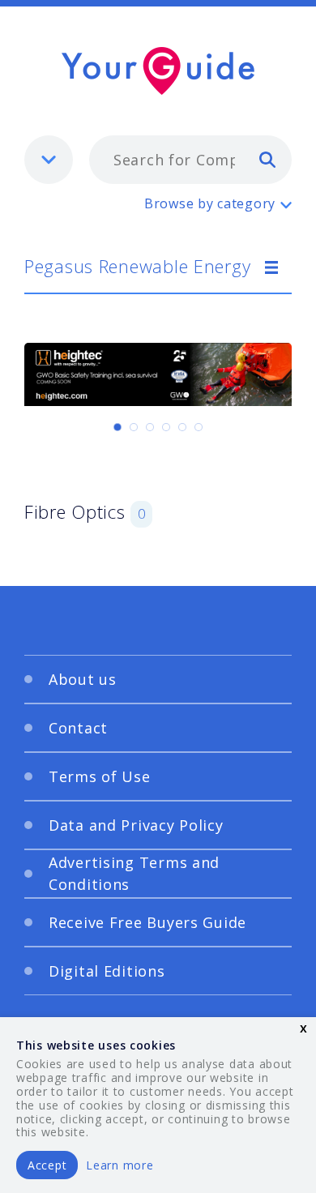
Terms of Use (100, 776)
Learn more (119, 1165)
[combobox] (190, 159)
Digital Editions (107, 971)
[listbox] (48, 159)
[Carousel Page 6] (198, 427)
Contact (78, 728)
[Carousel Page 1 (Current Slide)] (117, 427)
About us (83, 679)
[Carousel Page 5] (182, 427)
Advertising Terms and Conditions (134, 873)
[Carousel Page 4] (166, 427)
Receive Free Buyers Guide (147, 922)
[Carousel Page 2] (134, 427)
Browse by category (209, 203)
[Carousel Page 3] (150, 427)
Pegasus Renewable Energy (137, 266)
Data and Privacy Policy (136, 825)
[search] (267, 158)
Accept (47, 1165)
